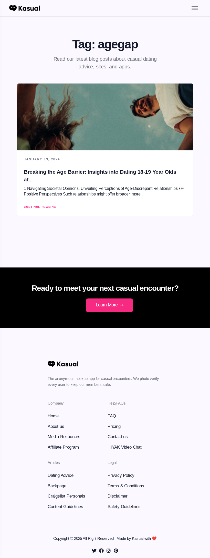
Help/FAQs (117, 403)
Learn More (107, 304)
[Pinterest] (115, 550)
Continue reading (40, 206)
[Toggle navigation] (190, 8)
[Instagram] (108, 550)
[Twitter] (94, 550)
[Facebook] (101, 550)
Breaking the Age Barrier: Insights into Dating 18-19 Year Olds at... (100, 175)
